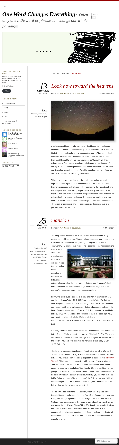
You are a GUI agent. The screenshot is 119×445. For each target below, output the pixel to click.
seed (6, 112)
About (6, 6)
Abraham (34, 114)
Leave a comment (108, 93)
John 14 (40, 254)
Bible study (76, 228)
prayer (44, 117)
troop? (6, 107)
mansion (60, 220)
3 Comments (110, 228)
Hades (44, 251)
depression (42, 114)
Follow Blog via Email (11, 72)
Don (9, 143)
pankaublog (12, 153)
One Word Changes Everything (38, 14)
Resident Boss (9, 103)
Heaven (33, 254)
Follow (7, 91)
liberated (38, 117)
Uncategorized (78, 93)
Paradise (43, 260)
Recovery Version (40, 263)
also (5, 116)
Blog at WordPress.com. (37, 442)
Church (38, 251)
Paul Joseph (64, 93)
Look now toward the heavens (82, 86)
